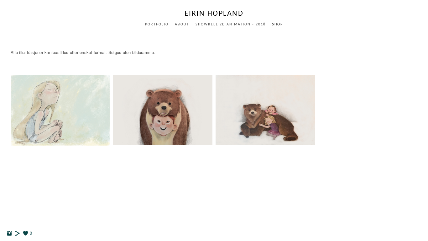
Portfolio (157, 24)
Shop (277, 24)
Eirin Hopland (214, 14)
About (182, 24)
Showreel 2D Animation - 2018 (231, 24)
